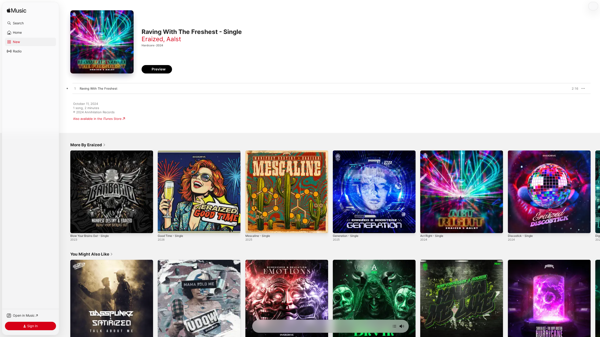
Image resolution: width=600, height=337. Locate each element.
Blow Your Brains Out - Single (91, 152)
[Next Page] (595, 192)
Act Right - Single (433, 152)
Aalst (173, 39)
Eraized (152, 39)
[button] (30, 23)
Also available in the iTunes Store (97, 119)
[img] (16, 10)
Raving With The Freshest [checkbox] (98, 88)
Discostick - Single (521, 152)
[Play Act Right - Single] (426, 227)
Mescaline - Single (258, 152)
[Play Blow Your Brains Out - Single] (76, 227)
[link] (88, 144)
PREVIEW (573, 88)
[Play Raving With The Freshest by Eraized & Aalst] (75, 89)
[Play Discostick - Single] (513, 227)
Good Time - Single (172, 152)
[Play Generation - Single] (338, 227)
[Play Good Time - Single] (163, 227)
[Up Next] (394, 326)
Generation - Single (347, 152)
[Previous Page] (65, 192)
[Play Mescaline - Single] (251, 227)
